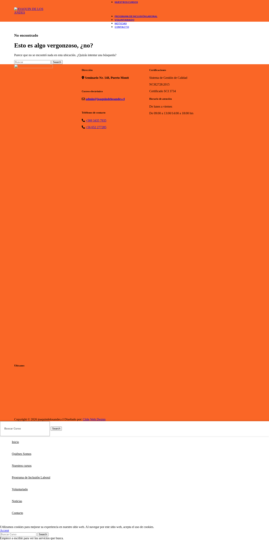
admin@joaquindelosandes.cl (105, 99)
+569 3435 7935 (96, 120)
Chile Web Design (94, 419)
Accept (4, 530)
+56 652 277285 (96, 127)
